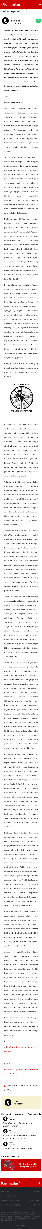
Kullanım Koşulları (9, 1196)
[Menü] (40, 4)
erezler (37, 1191)
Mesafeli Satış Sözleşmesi (12, 1200)
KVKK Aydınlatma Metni (11, 1205)
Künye (37, 1205)
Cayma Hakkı (34, 1200)
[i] (5, 1086)
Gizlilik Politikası (8, 1191)
